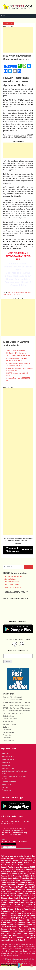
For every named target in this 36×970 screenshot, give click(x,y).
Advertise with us (8, 756)
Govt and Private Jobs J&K (12, 700)
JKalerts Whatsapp (9, 781)
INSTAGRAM (12, 256)
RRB (9, 292)
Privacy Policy (7, 784)
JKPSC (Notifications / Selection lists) (16, 711)
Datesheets (7, 730)
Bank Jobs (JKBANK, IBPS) (13, 713)
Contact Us (6, 762)
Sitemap (5, 787)
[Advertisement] (18, 40)
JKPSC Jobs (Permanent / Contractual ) (17, 708)
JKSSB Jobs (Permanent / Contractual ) (17, 702)
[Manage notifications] (31, 965)
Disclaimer (6, 765)
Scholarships (7, 738)
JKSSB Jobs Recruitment (13, 576)
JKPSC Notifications (11, 584)
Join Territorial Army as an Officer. (18, 356)
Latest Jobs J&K (8, 740)
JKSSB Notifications (11, 582)
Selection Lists (8, 721)
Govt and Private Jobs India (12, 697)
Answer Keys (7, 735)
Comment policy (8, 759)
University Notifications (12, 587)
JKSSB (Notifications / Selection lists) (16, 705)
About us (5, 754)
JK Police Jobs (8, 716)
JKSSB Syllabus (10, 579)
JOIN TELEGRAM (17, 253)
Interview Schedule (10, 724)
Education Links (8, 768)
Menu (3, 15)
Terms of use (6, 790)
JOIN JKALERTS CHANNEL (11, 835)
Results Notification (10, 719)
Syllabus (6, 727)
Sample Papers (8, 732)
